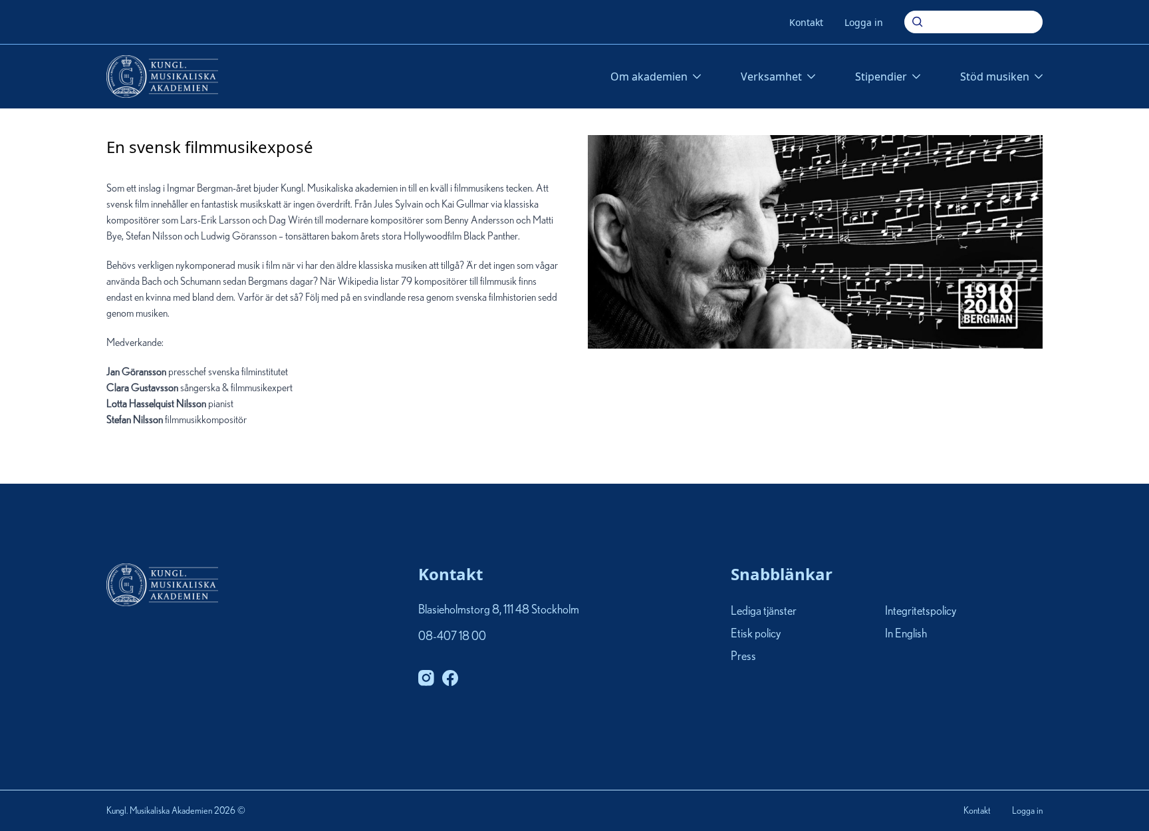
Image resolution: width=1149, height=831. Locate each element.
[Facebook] (450, 678)
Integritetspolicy (920, 611)
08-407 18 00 (452, 637)
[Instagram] (426, 678)
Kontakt (806, 22)
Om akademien (649, 76)
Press (743, 657)
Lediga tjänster (764, 611)
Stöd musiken (994, 76)
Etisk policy (756, 634)
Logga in (863, 22)
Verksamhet (771, 76)
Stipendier (881, 76)
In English (906, 634)
